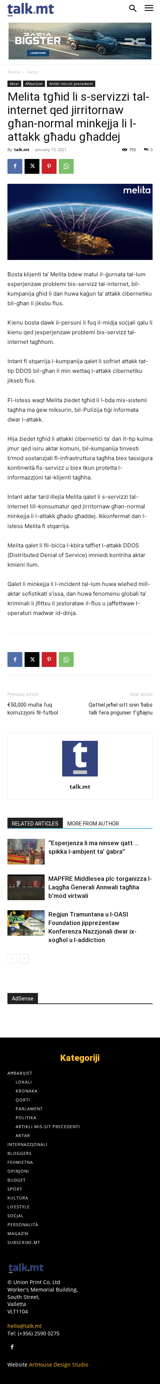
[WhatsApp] (66, 166)
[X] (32, 166)
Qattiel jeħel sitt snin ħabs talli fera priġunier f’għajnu (121, 708)
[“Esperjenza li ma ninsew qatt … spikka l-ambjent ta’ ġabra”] (26, 851)
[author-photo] (80, 776)
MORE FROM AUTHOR (93, 824)
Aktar (32, 72)
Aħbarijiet (34, 83)
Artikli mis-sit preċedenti (71, 83)
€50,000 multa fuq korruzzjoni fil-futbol (32, 708)
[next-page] (24, 958)
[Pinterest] (49, 166)
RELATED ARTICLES (35, 824)
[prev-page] (12, 958)
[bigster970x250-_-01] (80, 41)
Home (13, 72)
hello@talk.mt (24, 1325)
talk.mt (21, 149)
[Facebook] (14, 166)
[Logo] (26, 1269)
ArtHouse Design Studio (58, 1364)
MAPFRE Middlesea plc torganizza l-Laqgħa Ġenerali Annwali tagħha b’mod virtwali (100, 887)
